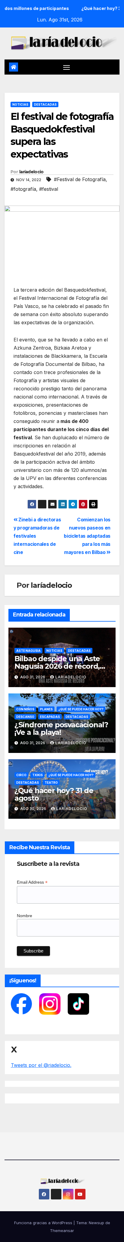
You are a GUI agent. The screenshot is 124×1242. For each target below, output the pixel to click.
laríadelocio (31, 171)
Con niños (25, 709)
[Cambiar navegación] (66, 67)
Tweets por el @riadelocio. (41, 1065)
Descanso (25, 717)
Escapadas (50, 717)
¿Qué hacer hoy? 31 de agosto (53, 794)
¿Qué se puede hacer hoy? (81, 709)
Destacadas (45, 104)
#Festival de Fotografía (80, 179)
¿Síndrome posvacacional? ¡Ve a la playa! (61, 728)
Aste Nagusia (28, 650)
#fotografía (23, 189)
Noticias (20, 104)
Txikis (37, 775)
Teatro (51, 782)
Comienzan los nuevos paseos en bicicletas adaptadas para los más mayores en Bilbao (87, 536)
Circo (21, 775)
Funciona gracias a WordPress (43, 1222)
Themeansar (62, 1230)
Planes (46, 709)
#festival (48, 189)
